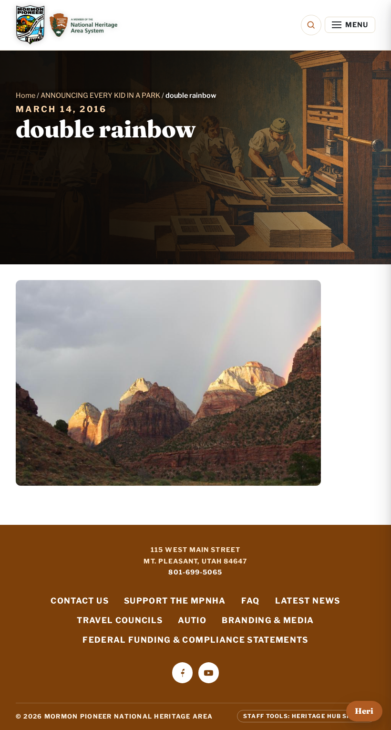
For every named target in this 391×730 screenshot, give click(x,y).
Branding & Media (268, 620)
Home (25, 95)
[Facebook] (182, 672)
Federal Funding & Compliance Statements (195, 640)
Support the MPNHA (175, 600)
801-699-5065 (195, 572)
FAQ (250, 600)
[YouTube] (208, 672)
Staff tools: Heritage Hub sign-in (306, 716)
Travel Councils (120, 620)
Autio (192, 620)
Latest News (307, 600)
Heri (364, 711)
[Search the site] (311, 25)
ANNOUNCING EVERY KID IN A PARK (100, 95)
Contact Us (79, 600)
